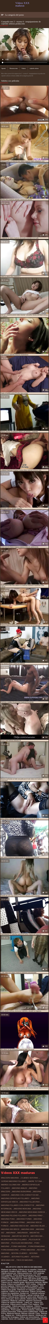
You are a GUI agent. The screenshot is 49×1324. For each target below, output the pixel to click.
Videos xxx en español (27, 1270)
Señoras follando (19, 1295)
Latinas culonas (33, 1295)
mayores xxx (36, 1236)
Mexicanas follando (37, 1281)
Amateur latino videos (18, 1271)
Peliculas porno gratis (32, 1279)
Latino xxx (28, 1302)
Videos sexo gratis (8, 1290)
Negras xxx (10, 1315)
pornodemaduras (36, 1246)
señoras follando (20, 1257)
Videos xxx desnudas (36, 1271)
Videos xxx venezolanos (29, 1317)
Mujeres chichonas (33, 1301)
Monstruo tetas (14, 68)
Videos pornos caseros (25, 1315)
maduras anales (19, 1188)
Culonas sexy (13, 1297)
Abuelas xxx (42, 1297)
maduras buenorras (21, 1192)
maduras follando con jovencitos (17, 1205)
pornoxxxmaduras (10, 1250)
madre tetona (35, 1181)
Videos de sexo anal (27, 1297)
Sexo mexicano (7, 1299)
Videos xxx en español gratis (12, 1282)
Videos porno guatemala (30, 1308)
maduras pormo (24, 1219)
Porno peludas (41, 1277)
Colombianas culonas (35, 1288)
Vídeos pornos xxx (24, 1273)
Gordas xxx (24, 1293)
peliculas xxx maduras (21, 1243)
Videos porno (32, 1299)
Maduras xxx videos (9, 1270)
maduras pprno (17, 1222)
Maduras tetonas (13, 1313)
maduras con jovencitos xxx (25, 1195)
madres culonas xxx (10, 1185)
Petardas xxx (14, 1308)
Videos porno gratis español (36, 1319)
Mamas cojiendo (28, 1313)
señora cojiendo (19, 1253)
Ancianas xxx (30, 1275)
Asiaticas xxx (41, 1315)
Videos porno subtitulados (27, 1312)
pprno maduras (28, 1250)
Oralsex (24, 68)
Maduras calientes (17, 1301)
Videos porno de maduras (22, 1306)
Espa (38, 1313)
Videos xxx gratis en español (27, 1286)
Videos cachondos (37, 1291)
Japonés (3, 68)
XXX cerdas (31, 1284)
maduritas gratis (20, 1236)
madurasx (10, 1233)
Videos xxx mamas (17, 1288)
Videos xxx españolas (10, 1293)
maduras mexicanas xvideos (32, 1212)
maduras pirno (36, 1215)
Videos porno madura (18, 1304)
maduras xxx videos (10, 1229)
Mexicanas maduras (33, 1282)
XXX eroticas (38, 1273)
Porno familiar (18, 1275)
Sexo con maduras (16, 1319)
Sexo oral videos (21, 1281)
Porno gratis (16, 1310)
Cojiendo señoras (37, 1293)
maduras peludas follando (14, 1215)
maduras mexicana (22, 1209)
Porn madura (33, 1304)
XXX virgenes (28, 1277)
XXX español (6, 1275)
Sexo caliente (20, 1299)
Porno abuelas (16, 1277)
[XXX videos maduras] (45, 1320)
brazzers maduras (10, 1178)
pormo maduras (18, 1246)
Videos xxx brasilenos (16, 1284)
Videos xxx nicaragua (10, 1317)
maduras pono (8, 1219)
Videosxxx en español (26, 1290)
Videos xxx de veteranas (19, 1291)
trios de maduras (24, 1260)
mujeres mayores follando (14, 1239)
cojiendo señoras (34, 68)
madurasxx (22, 1233)
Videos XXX (6, 1295)
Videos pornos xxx (8, 1273)
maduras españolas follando (15, 1198)
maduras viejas (38, 1226)
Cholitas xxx (6, 1279)
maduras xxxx (27, 1229)
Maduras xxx (17, 1279)
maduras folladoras (30, 1202)
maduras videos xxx (19, 1226)
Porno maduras (28, 1310)
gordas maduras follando (13, 1181)
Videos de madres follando (12, 1302)
